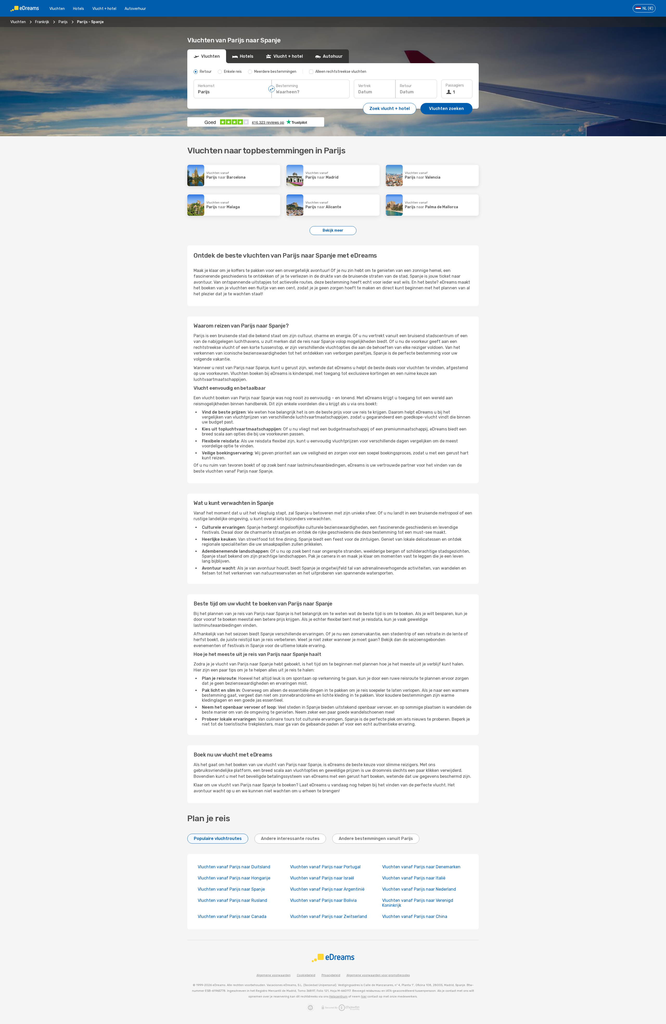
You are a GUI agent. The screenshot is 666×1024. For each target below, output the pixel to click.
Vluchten (57, 8)
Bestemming (287, 86)
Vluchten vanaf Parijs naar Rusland (232, 900)
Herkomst (206, 86)
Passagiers (455, 85)
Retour (406, 86)
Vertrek (364, 86)
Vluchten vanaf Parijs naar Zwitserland (328, 916)
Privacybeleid (331, 975)
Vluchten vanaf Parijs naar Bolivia (323, 900)
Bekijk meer (333, 230)
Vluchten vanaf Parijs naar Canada (232, 916)
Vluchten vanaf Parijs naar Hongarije (234, 878)
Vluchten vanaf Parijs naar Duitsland (234, 866)
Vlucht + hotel (104, 8)
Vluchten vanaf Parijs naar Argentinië (327, 889)
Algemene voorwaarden (274, 975)
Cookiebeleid (306, 975)
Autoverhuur (135, 8)
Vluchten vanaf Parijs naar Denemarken (421, 866)
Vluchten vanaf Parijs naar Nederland (419, 889)
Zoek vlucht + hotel (389, 108)
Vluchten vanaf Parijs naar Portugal (325, 866)
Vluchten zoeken (446, 108)
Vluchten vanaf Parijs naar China (414, 916)
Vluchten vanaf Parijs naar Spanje (231, 889)
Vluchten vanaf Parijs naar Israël (322, 878)
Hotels (78, 8)
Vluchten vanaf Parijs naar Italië (413, 878)
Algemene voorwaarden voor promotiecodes (378, 975)
